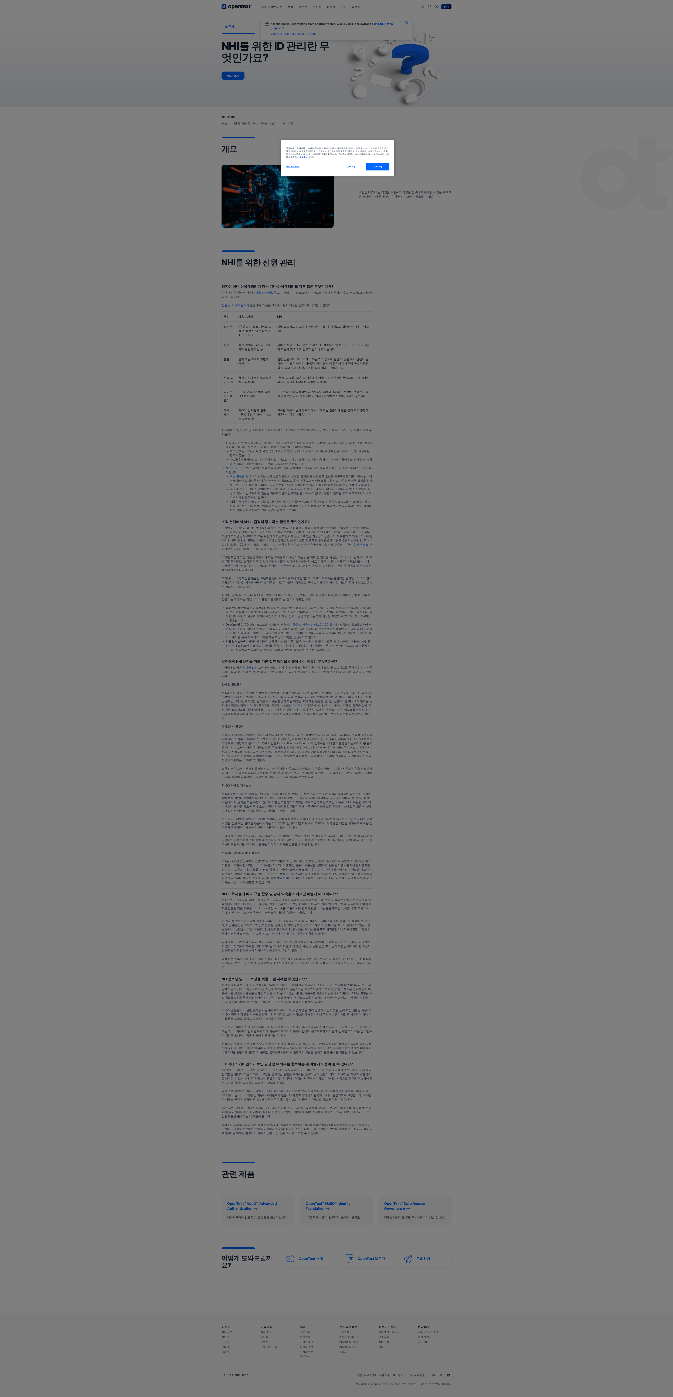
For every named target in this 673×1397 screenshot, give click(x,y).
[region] (338, 158)
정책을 (302, 157)
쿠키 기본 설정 (293, 166)
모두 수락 (377, 166)
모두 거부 (351, 166)
